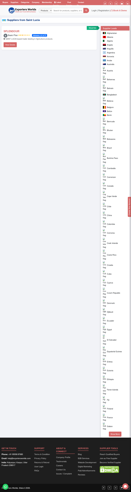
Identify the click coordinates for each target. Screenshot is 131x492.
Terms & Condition (42, 454)
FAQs (36, 470)
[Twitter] (110, 4)
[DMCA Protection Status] (109, 469)
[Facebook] (105, 4)
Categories (25, 2)
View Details (10, 44)
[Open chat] (125, 486)
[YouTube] (122, 4)
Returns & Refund (41, 462)
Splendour (11, 31)
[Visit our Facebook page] (103, 487)
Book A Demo (120, 10)
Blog (80, 454)
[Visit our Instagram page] (115, 487)
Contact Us (80, 3)
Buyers (5, 2)
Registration (103, 10)
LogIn (94, 10)
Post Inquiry (69, 3)
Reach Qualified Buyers (110, 454)
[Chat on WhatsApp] (5, 486)
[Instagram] (116, 4)
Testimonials (61, 461)
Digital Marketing (85, 466)
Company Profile (63, 457)
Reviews (81, 474)
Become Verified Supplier (110, 462)
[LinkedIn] (127, 4)
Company (35, 2)
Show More (115, 434)
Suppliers (14, 2)
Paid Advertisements (86, 470)
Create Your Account (129, 207)
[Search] (86, 10)
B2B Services (83, 458)
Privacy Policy (40, 458)
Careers (59, 465)
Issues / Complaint (64, 473)
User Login (38, 466)
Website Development (87, 462)
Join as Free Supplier (108, 458)
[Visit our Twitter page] (109, 487)
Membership (47, 2)
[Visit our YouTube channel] (121, 487)
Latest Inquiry (57, 3)
